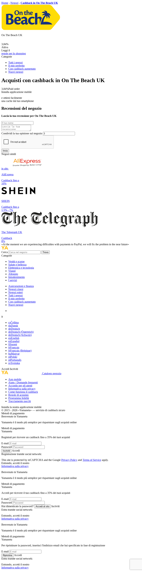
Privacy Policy (69, 459)
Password (6, 446)
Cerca (4, 252)
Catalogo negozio (51, 373)
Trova (45, 252)
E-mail (5, 443)
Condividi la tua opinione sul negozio (21, 133)
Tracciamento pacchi (19, 401)
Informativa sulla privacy (22, 388)
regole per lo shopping (13, 53)
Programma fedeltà (18, 398)
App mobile (14, 379)
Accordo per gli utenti (20, 385)
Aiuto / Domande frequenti (23, 382)
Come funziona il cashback (23, 391)
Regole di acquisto (18, 394)
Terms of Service (92, 459)
